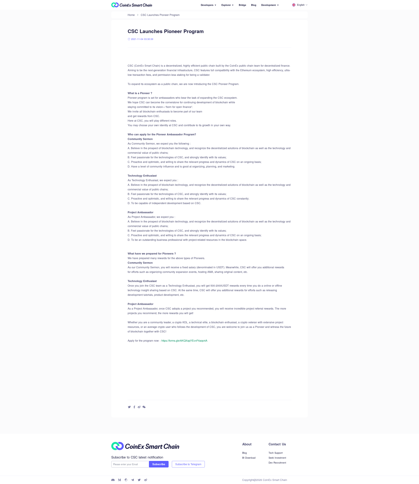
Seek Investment (277, 457)
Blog (253, 5)
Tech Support (276, 452)
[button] (209, 5)
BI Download (248, 457)
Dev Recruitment (277, 462)
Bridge (242, 5)
